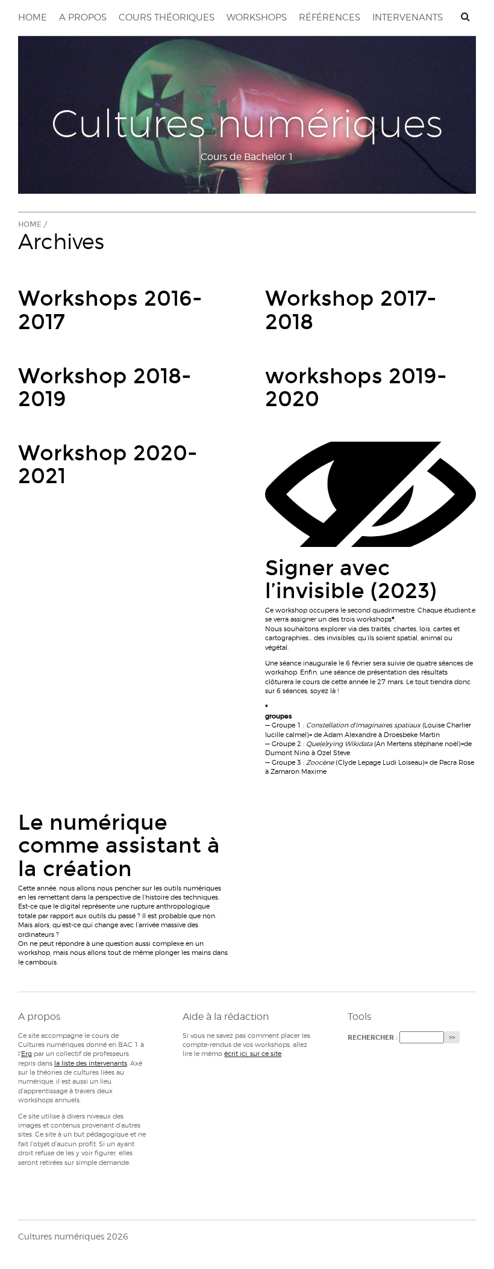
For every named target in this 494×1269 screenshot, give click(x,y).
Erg (26, 1053)
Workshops (257, 17)
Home (32, 17)
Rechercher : (373, 1038)
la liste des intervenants (90, 1063)
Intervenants (407, 17)
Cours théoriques (166, 17)
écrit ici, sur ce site (252, 1053)
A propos (83, 17)
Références (329, 17)
